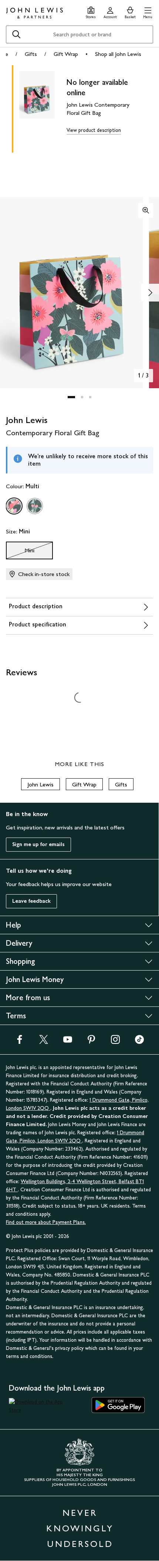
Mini (20, 552)
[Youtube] (67, 1041)
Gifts (31, 53)
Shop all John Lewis (118, 53)
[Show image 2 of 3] (150, 293)
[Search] (16, 34)
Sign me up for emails (38, 844)
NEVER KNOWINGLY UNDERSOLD (80, 1528)
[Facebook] (19, 1041)
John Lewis (40, 784)
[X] (43, 1041)
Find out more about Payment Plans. (46, 1222)
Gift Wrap (66, 53)
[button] (147, 11)
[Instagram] (115, 1041)
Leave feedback (31, 901)
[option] (14, 506)
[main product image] (43, 107)
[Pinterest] (91, 1041)
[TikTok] (139, 1041)
